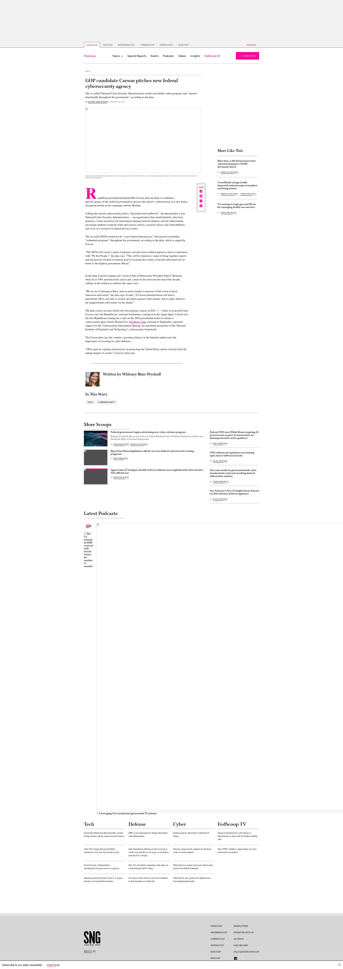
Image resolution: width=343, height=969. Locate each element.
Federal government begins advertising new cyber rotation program (148, 432)
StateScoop (166, 44)
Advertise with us (244, 932)
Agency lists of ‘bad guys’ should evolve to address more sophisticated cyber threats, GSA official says (157, 471)
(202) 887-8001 (241, 945)
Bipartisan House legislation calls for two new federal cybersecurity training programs (152, 452)
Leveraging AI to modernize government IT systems (128, 813)
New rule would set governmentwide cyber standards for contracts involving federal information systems (233, 473)
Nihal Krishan (220, 461)
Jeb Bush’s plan (137, 322)
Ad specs (239, 938)
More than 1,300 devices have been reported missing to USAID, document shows (236, 163)
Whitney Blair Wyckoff (98, 102)
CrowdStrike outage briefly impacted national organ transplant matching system (237, 185)
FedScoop (92, 44)
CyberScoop (147, 44)
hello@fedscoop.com (246, 951)
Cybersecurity (106, 402)
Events (155, 56)
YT (254, 958)
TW (240, 958)
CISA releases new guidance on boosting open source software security (232, 454)
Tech (90, 402)
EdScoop (183, 44)
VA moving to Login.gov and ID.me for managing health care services (236, 206)
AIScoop (108, 44)
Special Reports (136, 56)
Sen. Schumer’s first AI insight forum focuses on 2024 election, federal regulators (234, 492)
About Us (90, 951)
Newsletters (241, 925)
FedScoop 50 (212, 56)
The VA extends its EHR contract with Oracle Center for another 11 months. (88, 550)
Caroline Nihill (249, 193)
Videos (182, 56)
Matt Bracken (120, 458)
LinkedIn (245, 958)
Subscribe (249, 55)
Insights (195, 56)
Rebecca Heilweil (229, 172)
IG (250, 958)
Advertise (251, 44)
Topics (116, 56)
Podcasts (168, 56)
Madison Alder (121, 444)
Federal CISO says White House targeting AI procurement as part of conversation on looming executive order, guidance (234, 435)
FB (235, 958)
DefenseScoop (126, 44)
